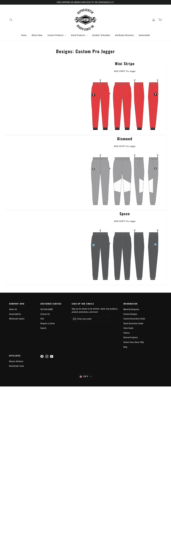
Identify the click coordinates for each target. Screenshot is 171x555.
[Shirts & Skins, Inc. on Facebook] (41, 356)
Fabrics (126, 333)
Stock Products (78, 35)
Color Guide (128, 328)
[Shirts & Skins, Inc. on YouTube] (51, 356)
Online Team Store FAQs (133, 342)
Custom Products (55, 35)
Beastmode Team (16, 366)
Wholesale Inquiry (16, 319)
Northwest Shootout (124, 35)
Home (24, 35)
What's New (37, 35)
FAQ (42, 319)
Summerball (144, 35)
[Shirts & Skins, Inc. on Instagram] (46, 356)
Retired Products (130, 337)
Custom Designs (130, 314)
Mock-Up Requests (131, 309)
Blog (125, 347)
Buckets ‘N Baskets (101, 35)
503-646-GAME (46, 309)
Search (43, 328)
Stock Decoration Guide (133, 323)
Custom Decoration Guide (134, 319)
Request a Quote (47, 323)
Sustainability (15, 314)
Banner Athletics (16, 361)
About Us (13, 309)
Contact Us (45, 314)
